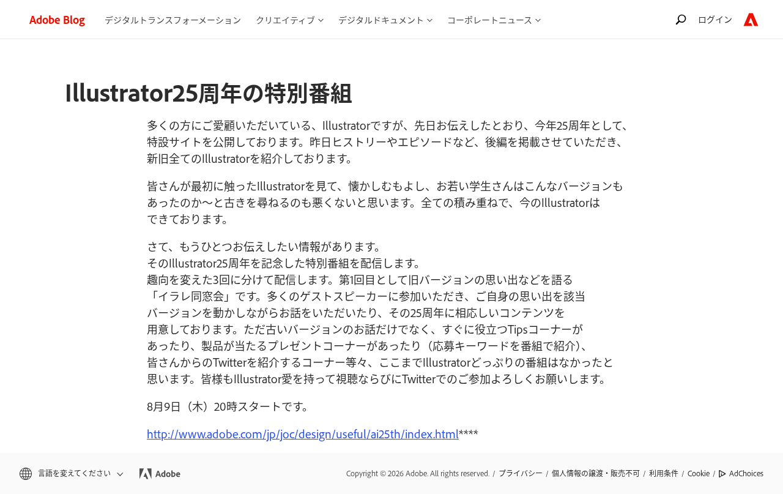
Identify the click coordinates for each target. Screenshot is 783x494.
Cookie (699, 473)
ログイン (715, 18)
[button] (70, 473)
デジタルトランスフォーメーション (173, 19)
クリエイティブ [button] (285, 19)
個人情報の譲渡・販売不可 (596, 473)
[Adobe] (751, 19)
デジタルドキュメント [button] (381, 19)
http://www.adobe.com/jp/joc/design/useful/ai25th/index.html (303, 433)
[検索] (681, 19)
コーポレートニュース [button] (489, 19)
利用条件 (663, 473)
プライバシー (521, 473)
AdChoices (746, 473)
